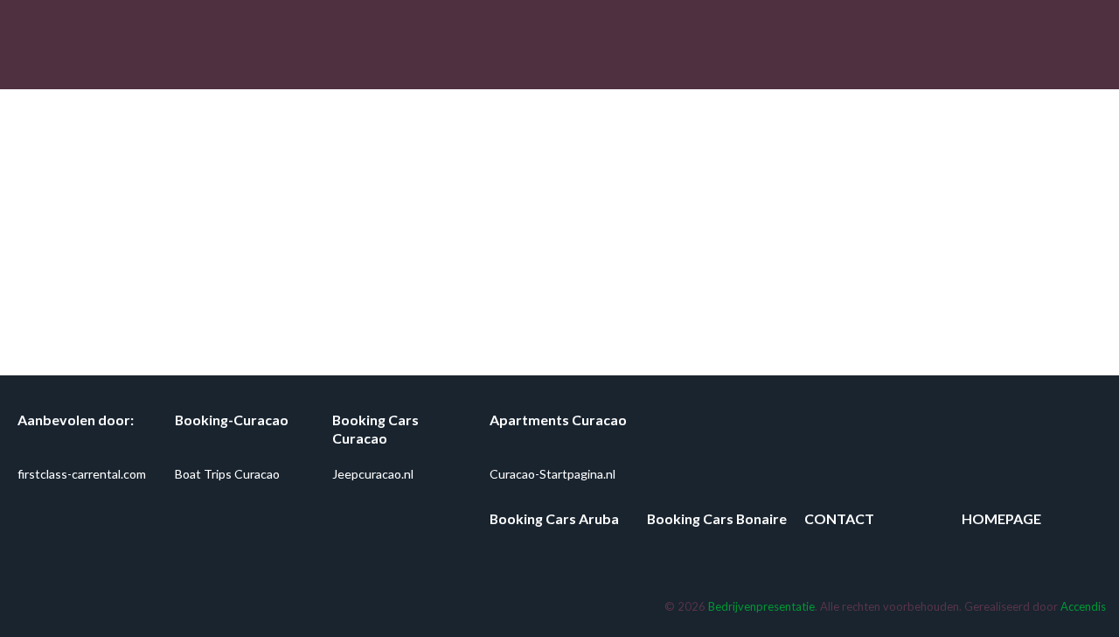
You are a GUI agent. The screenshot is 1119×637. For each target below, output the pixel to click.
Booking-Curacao (231, 419)
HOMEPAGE (1001, 518)
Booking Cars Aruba (554, 518)
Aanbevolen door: (75, 419)
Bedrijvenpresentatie (761, 606)
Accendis (1083, 606)
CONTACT (839, 518)
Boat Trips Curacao (227, 473)
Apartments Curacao (558, 419)
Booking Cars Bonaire (717, 518)
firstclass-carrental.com (81, 473)
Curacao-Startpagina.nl (552, 473)
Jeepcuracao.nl (373, 473)
